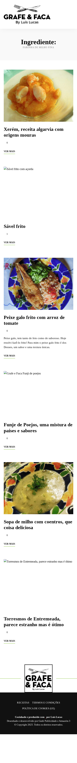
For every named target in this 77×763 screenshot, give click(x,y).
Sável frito (14, 226)
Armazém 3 (64, 721)
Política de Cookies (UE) (38, 708)
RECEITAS (23, 702)
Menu (69, 14)
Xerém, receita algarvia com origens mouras (34, 132)
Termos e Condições (46, 702)
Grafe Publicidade (48, 721)
